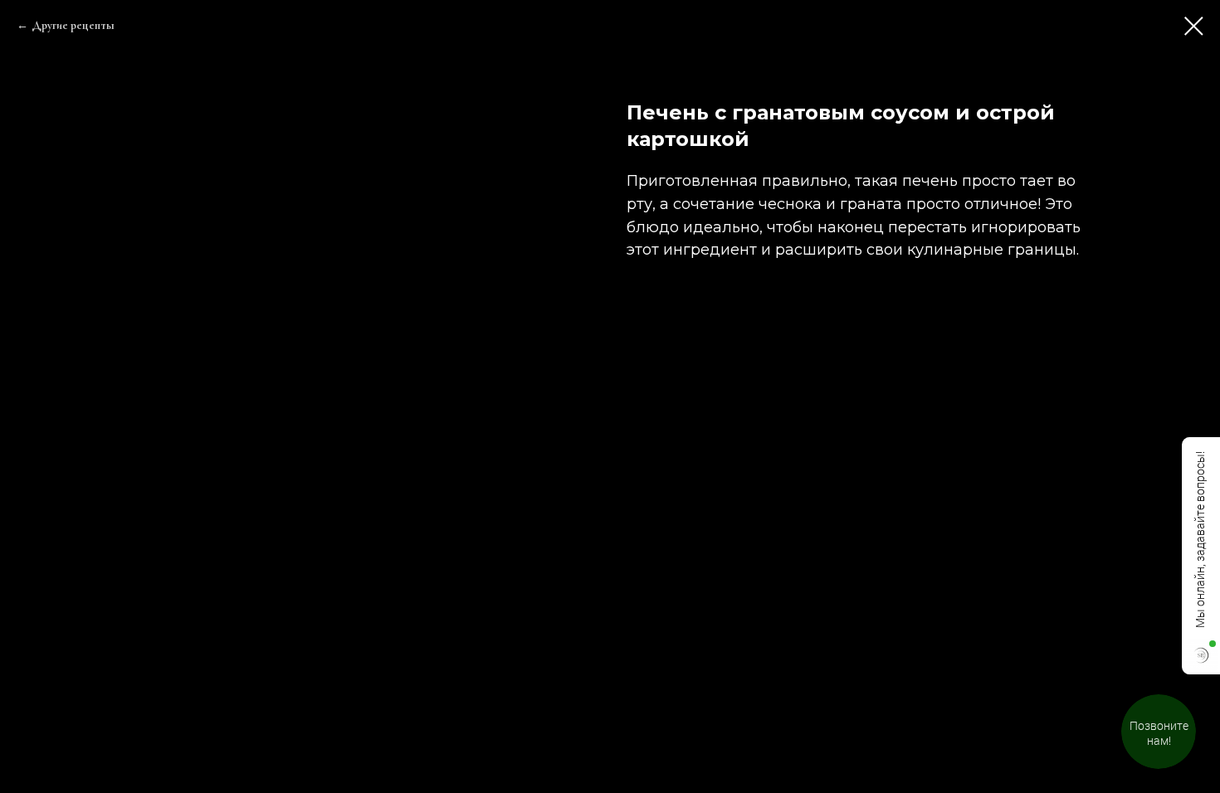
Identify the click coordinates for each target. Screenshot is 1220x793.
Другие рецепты (73, 25)
